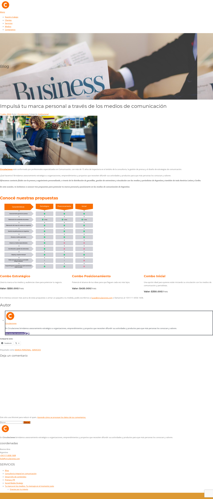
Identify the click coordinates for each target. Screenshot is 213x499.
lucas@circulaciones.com (102, 298)
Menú (2, 12)
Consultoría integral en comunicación (20, 473)
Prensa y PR (10, 480)
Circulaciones (23, 114)
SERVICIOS (36, 350)
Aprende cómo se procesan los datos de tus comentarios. (61, 417)
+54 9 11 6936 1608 (8, 455)
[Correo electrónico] (28, 333)
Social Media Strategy (14, 483)
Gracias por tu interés (19, 489)
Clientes (8, 20)
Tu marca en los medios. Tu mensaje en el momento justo (29, 486)
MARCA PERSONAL (23, 350)
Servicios (8, 23)
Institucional (43, 114)
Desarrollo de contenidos (15, 476)
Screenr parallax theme (10, 497)
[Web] (26, 333)
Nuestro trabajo (11, 17)
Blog (7, 470)
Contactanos (10, 29)
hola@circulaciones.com (10, 458)
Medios (8, 26)
